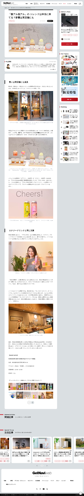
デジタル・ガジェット (36, 4)
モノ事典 (75, 14)
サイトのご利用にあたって (5, 494)
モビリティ (42, 3)
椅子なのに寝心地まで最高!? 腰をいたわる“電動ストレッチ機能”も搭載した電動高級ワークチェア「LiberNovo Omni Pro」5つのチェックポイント (21, 454)
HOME (6, 7)
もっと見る (53, 69)
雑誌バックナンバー (11, 484)
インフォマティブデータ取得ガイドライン (25, 494)
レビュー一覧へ (69, 44)
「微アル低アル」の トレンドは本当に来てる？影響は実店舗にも (20, 7)
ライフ (60, 3)
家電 (31, 3)
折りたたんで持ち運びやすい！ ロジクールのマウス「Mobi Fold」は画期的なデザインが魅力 (69, 31)
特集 (27, 3)
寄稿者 (75, 3)
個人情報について (14, 494)
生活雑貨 (48, 3)
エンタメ (69, 3)
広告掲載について (37, 494)
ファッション (54, 3)
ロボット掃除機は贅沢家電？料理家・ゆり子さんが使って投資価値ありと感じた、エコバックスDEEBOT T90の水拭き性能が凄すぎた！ (63, 454)
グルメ (64, 3)
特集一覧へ (69, 99)
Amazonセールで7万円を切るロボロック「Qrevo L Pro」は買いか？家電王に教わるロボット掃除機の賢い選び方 (41, 454)
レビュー (63, 14)
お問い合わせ (43, 494)
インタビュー (67, 14)
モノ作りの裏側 (71, 14)
